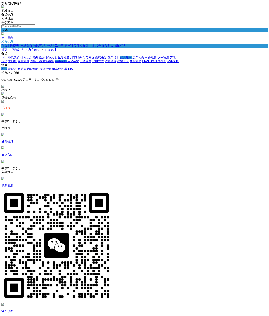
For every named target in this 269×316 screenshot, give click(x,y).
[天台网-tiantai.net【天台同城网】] (2, 7)
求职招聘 (48, 45)
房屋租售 (70, 45)
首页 (4, 45)
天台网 (27, 79)
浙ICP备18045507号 (46, 79)
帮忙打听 (120, 45)
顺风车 (37, 45)
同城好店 (14, 45)
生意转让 (83, 45)
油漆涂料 (50, 49)
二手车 (59, 45)
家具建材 (34, 49)
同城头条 (26, 45)
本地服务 (95, 45)
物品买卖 (107, 45)
